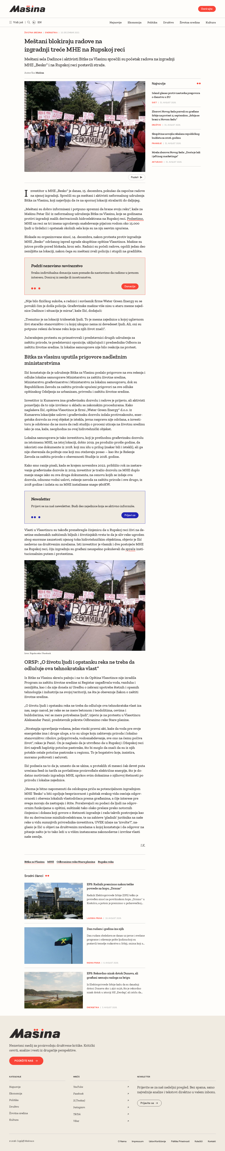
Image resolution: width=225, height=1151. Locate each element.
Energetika (51, 32)
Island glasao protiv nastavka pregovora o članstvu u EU (176, 95)
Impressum (137, 1141)
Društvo (168, 22)
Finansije (157, 143)
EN (40, 22)
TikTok (77, 1114)
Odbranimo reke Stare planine (76, 862)
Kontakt (212, 1141)
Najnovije (116, 22)
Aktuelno (157, 162)
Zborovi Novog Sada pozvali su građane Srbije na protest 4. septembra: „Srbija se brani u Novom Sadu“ (175, 115)
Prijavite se (147, 1103)
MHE (50, 862)
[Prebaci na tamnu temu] (34, 22)
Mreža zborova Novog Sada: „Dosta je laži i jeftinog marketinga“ (176, 154)
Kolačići (199, 1141)
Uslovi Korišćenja (157, 1141)
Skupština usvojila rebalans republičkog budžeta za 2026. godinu (175, 135)
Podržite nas (23, 1060)
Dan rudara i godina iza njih (105, 929)
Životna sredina (190, 22)
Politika (152, 22)
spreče (130, 549)
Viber (76, 1121)
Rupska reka (106, 862)
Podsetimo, (135, 218)
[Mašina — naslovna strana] (27, 9)
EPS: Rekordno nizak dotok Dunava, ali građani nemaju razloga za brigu (112, 975)
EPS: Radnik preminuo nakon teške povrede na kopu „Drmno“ (110, 886)
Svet (154, 102)
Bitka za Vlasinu (34, 862)
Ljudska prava (94, 918)
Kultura (211, 22)
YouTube (78, 1086)
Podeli (135, 177)
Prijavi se (130, 515)
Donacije (130, 286)
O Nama (122, 1141)
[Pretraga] (28, 22)
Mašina (40, 72)
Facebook (78, 1093)
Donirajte (207, 9)
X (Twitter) (79, 1100)
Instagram (79, 1107)
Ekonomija (134, 22)
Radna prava (93, 963)
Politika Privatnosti (180, 1141)
